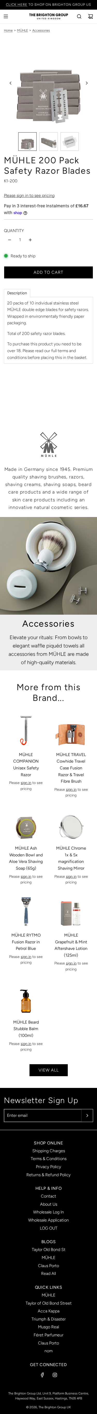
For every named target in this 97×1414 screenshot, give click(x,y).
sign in (26, 783)
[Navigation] (5, 16)
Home (8, 30)
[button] (10, 83)
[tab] (17, 293)
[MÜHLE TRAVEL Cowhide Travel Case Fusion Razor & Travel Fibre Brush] (71, 730)
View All (49, 1070)
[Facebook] (42, 1375)
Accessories (41, 30)
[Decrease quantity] (9, 240)
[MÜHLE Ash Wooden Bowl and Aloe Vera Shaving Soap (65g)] (26, 824)
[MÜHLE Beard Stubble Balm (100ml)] (26, 998)
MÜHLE (22, 30)
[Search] (79, 16)
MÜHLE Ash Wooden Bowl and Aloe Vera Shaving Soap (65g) (26, 858)
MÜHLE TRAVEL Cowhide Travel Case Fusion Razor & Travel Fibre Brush (71, 768)
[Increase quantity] (30, 240)
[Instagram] (55, 1375)
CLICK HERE (16, 5)
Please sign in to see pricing (29, 195)
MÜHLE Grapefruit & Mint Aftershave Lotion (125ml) (71, 945)
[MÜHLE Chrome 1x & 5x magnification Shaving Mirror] (71, 824)
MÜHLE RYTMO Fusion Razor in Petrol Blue (26, 942)
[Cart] (90, 16)
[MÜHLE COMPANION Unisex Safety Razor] (26, 730)
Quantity (14, 230)
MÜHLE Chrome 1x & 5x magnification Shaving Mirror (71, 858)
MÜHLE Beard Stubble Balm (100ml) (26, 1029)
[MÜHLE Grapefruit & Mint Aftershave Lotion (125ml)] (71, 911)
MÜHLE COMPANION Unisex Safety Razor (26, 764)
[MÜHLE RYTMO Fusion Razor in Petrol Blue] (26, 911)
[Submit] (87, 1115)
